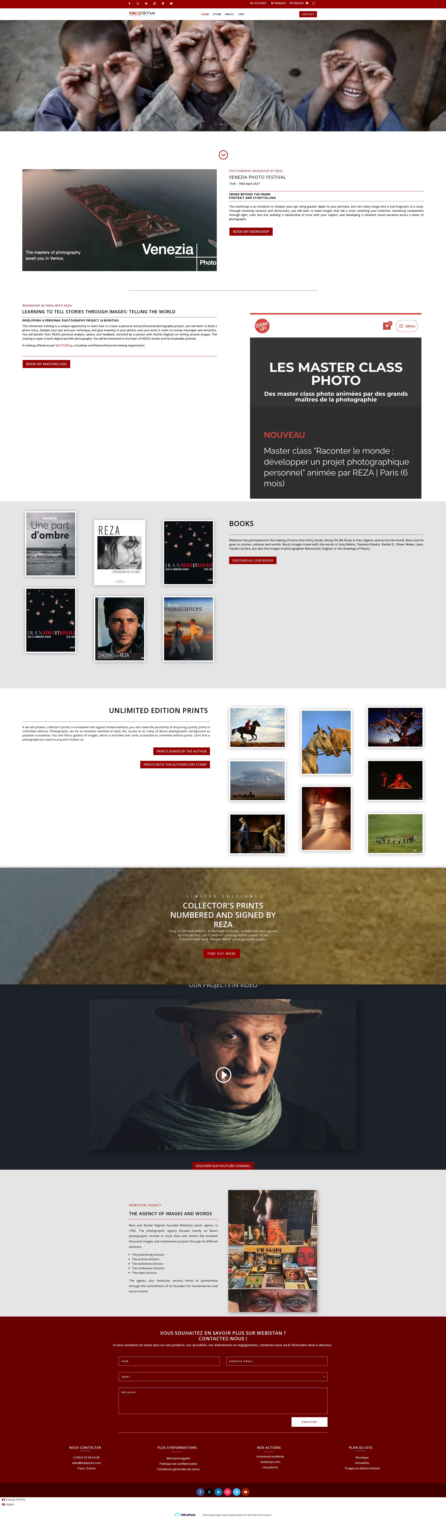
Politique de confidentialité (178, 1464)
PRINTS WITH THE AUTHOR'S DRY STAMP (175, 764)
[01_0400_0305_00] (395, 745)
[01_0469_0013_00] (326, 772)
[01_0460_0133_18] (395, 798)
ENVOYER (309, 1422)
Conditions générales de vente (178, 1469)
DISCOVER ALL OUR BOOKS (252, 560)
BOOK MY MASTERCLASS (46, 364)
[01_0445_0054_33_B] (395, 852)
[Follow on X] (209, 1492)
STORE (217, 14)
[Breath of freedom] (257, 746)
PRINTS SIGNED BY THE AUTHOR (182, 751)
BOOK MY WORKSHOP (251, 231)
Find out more (222, 953)
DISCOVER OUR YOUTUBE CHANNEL (223, 1166)
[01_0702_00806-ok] (326, 849)
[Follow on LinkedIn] (218, 1492)
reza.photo (270, 1467)
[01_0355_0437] (257, 852)
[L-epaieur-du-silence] (119, 583)
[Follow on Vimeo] (236, 1492)
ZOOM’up (66, 345)
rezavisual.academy (270, 1456)
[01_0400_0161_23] (257, 799)
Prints (229, 14)
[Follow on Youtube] (245, 1492)
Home (205, 14)
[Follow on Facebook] (200, 1492)
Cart (241, 14)
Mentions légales (178, 1458)
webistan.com (270, 1462)
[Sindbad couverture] (119, 659)
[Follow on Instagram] (227, 1492)
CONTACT (308, 14)
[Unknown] (50, 650)
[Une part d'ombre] (50, 574)
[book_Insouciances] (188, 659)
